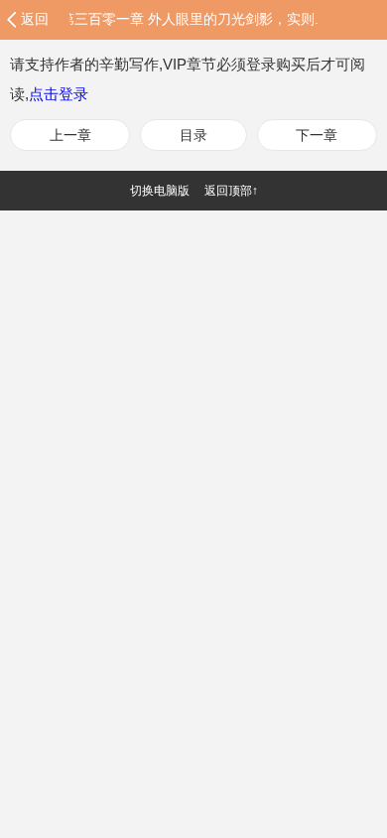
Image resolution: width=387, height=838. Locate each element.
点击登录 (58, 93)
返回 (35, 19)
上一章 (70, 135)
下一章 (316, 135)
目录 (193, 135)
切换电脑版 (160, 191)
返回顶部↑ (231, 191)
